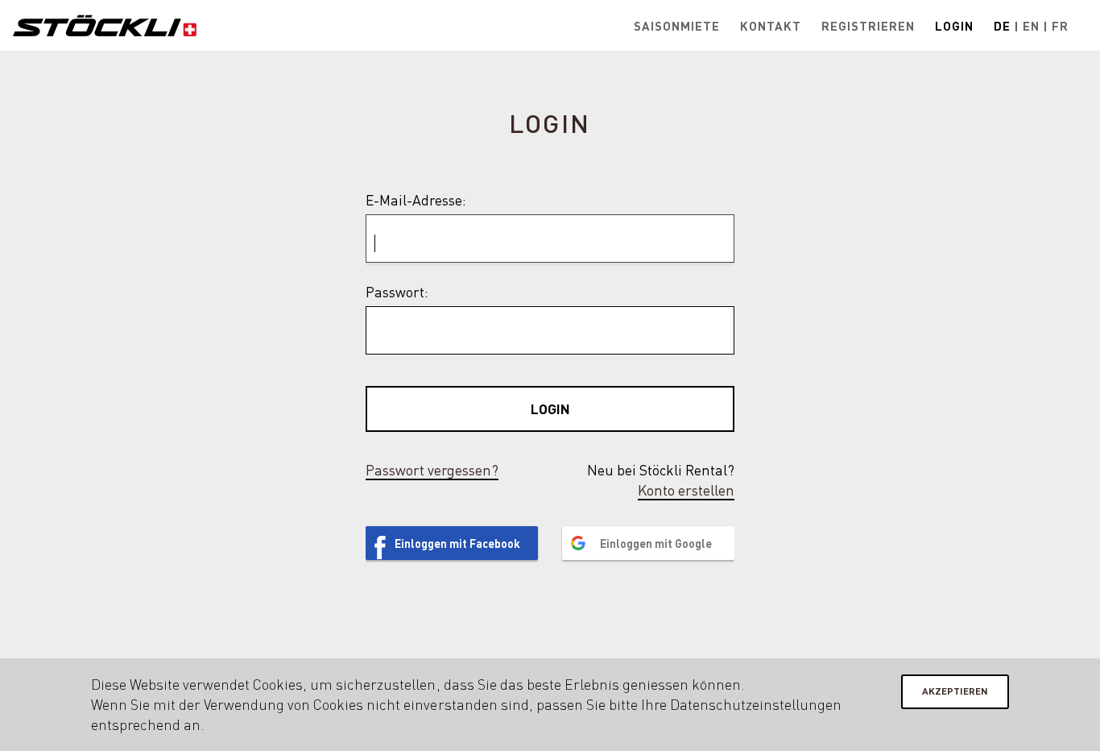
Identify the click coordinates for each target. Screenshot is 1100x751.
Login (954, 26)
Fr (1060, 26)
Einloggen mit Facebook (457, 543)
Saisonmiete (677, 26)
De (1002, 26)
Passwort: (397, 292)
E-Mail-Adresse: (416, 200)
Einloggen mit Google (656, 543)
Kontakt (770, 26)
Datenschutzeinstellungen (756, 704)
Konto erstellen (686, 490)
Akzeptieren (955, 691)
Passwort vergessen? (432, 470)
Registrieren (868, 26)
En (1031, 26)
